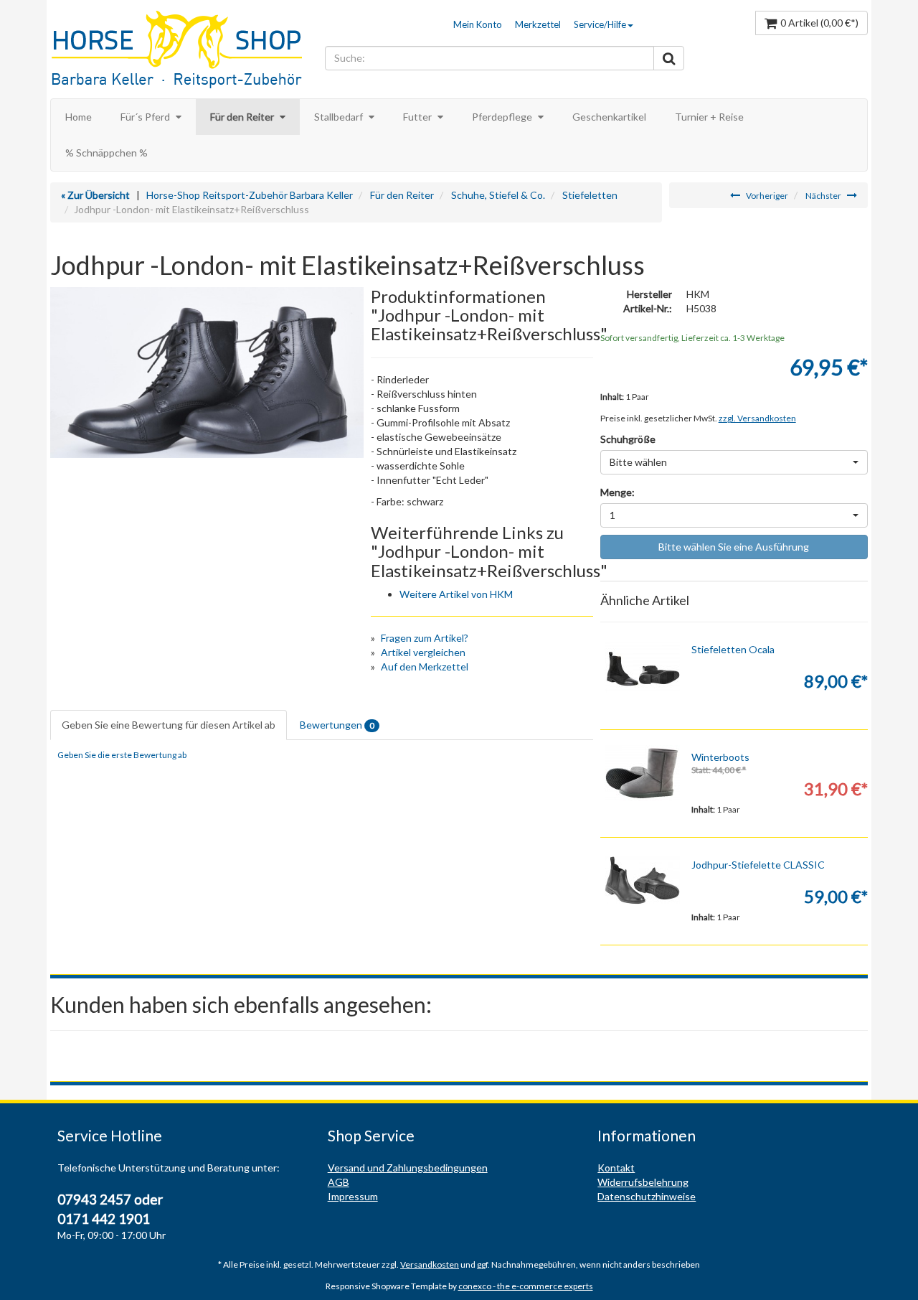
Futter (418, 117)
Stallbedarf (339, 117)
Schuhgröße (628, 439)
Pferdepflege (503, 117)
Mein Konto (477, 24)
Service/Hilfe (600, 24)
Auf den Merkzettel (424, 666)
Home (78, 117)
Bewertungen (337, 725)
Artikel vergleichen (423, 652)
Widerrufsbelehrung (642, 1182)
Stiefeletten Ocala (733, 649)
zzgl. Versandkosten (757, 418)
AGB (338, 1182)
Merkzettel (538, 24)
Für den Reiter (243, 117)
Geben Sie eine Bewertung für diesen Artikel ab (168, 725)
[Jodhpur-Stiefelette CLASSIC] (642, 880)
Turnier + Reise (709, 117)
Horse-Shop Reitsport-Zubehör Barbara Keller (249, 195)
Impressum (353, 1196)
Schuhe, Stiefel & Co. (498, 195)
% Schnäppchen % (106, 152)
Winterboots (720, 757)
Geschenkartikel (609, 117)
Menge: (617, 492)
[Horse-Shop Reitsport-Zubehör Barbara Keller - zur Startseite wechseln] (184, 51)
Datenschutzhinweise (646, 1196)
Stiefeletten (589, 195)
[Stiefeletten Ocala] (642, 665)
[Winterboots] (642, 772)
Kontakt (616, 1167)
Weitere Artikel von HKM (456, 594)
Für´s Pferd (146, 117)
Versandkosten (429, 1264)
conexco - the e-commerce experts (525, 1286)
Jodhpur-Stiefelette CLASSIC (758, 865)
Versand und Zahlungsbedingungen (408, 1167)
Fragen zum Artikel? (424, 638)
